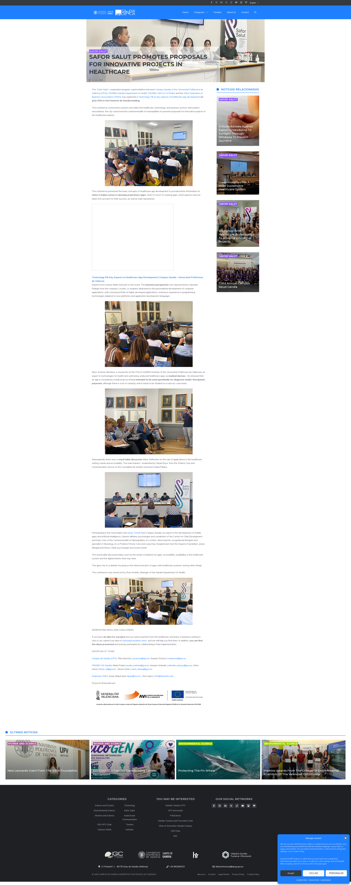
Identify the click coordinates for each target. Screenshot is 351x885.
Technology (129, 805)
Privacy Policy (313, 880)
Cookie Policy (301, 880)
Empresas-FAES (100, 676)
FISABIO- (153, 93)
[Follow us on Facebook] (211, 3)
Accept (291, 873)
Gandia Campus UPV (175, 805)
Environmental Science (104, 810)
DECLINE (313, 873)
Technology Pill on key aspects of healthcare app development (169, 96)
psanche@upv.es (141, 658)
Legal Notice (326, 880)
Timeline (217, 12)
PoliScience (175, 815)
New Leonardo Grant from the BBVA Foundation (42, 770)
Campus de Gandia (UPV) (104, 658)
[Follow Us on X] (231, 806)
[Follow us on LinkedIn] (231, 3)
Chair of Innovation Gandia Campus (175, 826)
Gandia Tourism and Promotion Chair (175, 820)
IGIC (175, 836)
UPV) (104, 93)
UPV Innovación (175, 810)
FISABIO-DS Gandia (102, 665)
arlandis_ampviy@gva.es (180, 665)
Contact (245, 12)
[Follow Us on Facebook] (214, 806)
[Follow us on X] (226, 3)
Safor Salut (98, 51)
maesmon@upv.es (177, 658)
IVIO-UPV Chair (104, 824)
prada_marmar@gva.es (137, 665)
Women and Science (104, 815)
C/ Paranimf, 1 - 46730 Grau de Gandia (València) (124, 866)
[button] (345, 838)
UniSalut (129, 829)
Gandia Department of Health (132, 93)
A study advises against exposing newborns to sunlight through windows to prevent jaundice (236, 133)
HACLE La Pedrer (166, 93)
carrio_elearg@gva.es (141, 669)
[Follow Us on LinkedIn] (225, 806)
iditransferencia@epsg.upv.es (229, 866)
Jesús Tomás (134, 532)
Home (185, 12)
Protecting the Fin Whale (196, 770)
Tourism (129, 824)
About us (201, 874)
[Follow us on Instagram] (216, 3)
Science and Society (104, 805)
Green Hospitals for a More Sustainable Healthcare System (234, 186)
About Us (231, 12)
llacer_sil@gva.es (108, 669)
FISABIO (112, 93)
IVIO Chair (175, 831)
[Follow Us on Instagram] (219, 806)
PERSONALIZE (336, 873)
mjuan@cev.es (134, 676)
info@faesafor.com (164, 676)
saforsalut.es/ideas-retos (134, 640)
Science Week (104, 829)
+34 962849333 (177, 866)
